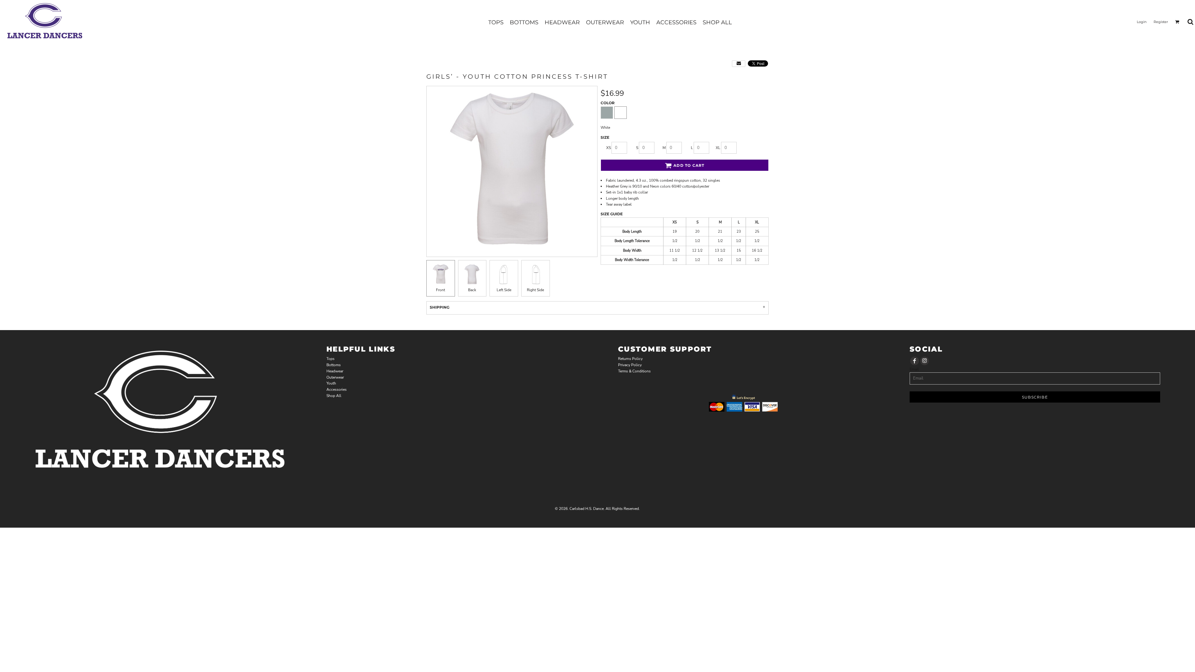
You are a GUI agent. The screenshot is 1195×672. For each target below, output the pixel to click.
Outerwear (335, 377)
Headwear (334, 371)
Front (440, 289)
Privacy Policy (630, 364)
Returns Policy (630, 358)
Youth (331, 383)
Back (472, 289)
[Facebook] (914, 361)
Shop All (333, 395)
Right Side (535, 289)
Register (1161, 22)
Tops (330, 358)
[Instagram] (924, 361)
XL (718, 147)
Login (1141, 22)
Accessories (336, 389)
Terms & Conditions (634, 371)
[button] (1177, 22)
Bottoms (333, 364)
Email (914, 369)
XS (608, 147)
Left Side (504, 289)
